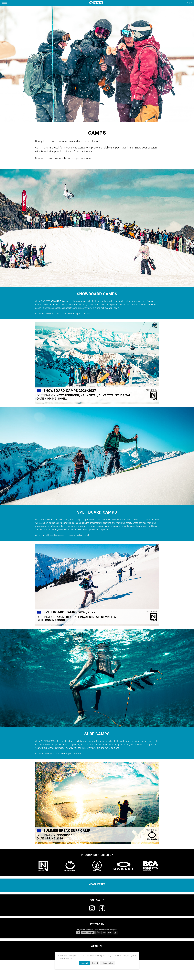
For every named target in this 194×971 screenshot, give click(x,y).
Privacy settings (107, 963)
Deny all (95, 963)
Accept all (84, 963)
